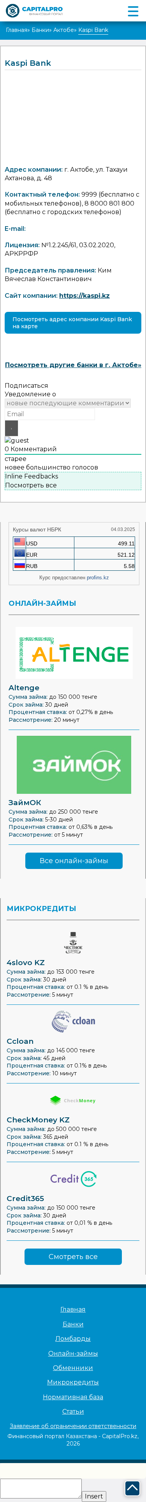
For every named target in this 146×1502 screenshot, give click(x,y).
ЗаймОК (25, 802)
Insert (94, 1496)
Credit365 (25, 1198)
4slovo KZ (26, 962)
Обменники (73, 1368)
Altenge (24, 687)
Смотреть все (73, 1256)
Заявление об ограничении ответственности (73, 1426)
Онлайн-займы (73, 1353)
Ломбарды (73, 1338)
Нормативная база (73, 1397)
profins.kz (98, 577)
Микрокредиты (73, 1382)
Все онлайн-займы (74, 861)
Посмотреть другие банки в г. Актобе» (73, 365)
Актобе (63, 29)
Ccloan (20, 1041)
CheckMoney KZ (38, 1119)
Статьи (73, 1411)
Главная (16, 29)
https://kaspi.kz (84, 295)
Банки (40, 29)
